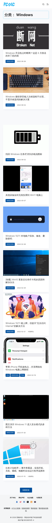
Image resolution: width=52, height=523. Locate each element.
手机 (22, 375)
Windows (10, 61)
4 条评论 (31, 331)
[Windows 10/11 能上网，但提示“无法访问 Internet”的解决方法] (26, 306)
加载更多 (26, 490)
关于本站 (13, 498)
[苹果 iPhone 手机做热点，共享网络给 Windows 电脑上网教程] (26, 350)
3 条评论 (30, 476)
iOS (8, 375)
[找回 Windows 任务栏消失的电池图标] (26, 137)
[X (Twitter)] (28, 502)
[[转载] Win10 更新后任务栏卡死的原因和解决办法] (26, 263)
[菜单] (48, 4)
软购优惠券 (26, 508)
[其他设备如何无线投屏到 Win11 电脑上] (26, 178)
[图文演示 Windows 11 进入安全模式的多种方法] (26, 408)
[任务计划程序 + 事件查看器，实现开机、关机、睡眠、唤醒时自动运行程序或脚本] (26, 451)
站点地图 (30, 498)
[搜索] (43, 4)
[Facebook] (24, 502)
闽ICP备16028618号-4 (26, 520)
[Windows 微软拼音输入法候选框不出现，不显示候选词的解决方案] (26, 80)
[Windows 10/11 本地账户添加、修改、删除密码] (26, 219)
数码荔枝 (34, 508)
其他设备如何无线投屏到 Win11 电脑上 (24, 195)
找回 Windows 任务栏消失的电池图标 (24, 154)
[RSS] (31, 502)
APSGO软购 (16, 508)
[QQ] (17, 502)
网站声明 (21, 498)
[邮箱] (35, 502)
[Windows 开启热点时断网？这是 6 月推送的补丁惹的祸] (26, 36)
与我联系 (39, 498)
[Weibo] (20, 502)
